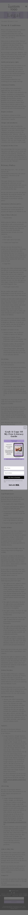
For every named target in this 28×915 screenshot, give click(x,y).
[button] (14, 450)
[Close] (25, 427)
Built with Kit (14, 485)
